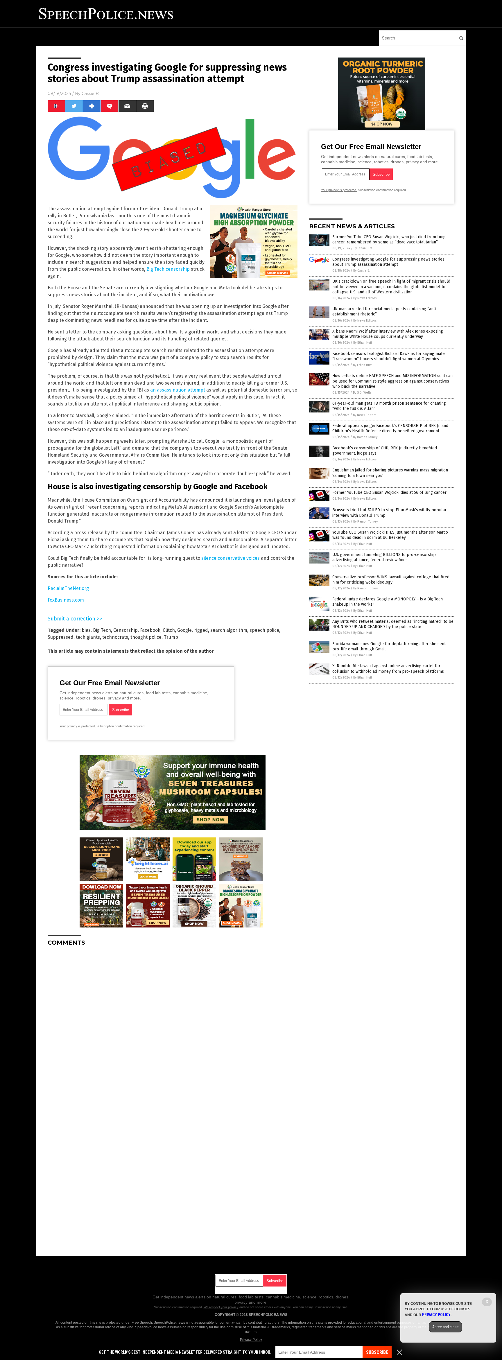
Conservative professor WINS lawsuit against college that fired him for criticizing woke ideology (390, 580)
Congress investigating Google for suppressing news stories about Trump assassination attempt (388, 262)
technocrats (115, 637)
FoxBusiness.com (66, 600)
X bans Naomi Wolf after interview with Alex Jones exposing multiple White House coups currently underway (387, 334)
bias (86, 630)
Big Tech (102, 630)
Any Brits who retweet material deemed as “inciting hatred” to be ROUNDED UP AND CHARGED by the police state (392, 624)
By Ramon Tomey (365, 437)
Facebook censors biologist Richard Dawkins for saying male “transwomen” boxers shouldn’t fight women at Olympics (388, 356)
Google (184, 630)
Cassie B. (91, 93)
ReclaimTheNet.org (68, 588)
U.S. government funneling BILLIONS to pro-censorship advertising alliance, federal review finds (384, 557)
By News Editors (364, 298)
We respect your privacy (221, 1307)
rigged (201, 630)
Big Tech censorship (168, 269)
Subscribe (377, 1352)
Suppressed (60, 637)
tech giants (88, 637)
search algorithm (228, 630)
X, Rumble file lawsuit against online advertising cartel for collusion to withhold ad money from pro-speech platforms (388, 668)
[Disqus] (172, 1023)
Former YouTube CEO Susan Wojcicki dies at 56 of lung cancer (389, 492)
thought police (146, 637)
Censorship (125, 630)
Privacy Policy (251, 1340)
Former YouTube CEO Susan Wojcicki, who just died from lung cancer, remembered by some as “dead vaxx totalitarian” (389, 239)
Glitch (169, 630)
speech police (264, 630)
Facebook (150, 630)
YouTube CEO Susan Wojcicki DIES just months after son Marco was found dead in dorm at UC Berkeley (390, 535)
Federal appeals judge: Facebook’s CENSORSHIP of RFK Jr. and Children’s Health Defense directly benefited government (390, 428)
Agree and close (445, 1327)
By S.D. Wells (362, 392)
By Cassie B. (361, 270)
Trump (171, 637)
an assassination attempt (177, 390)
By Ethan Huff (363, 248)
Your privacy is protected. (78, 726)
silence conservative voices (230, 558)
